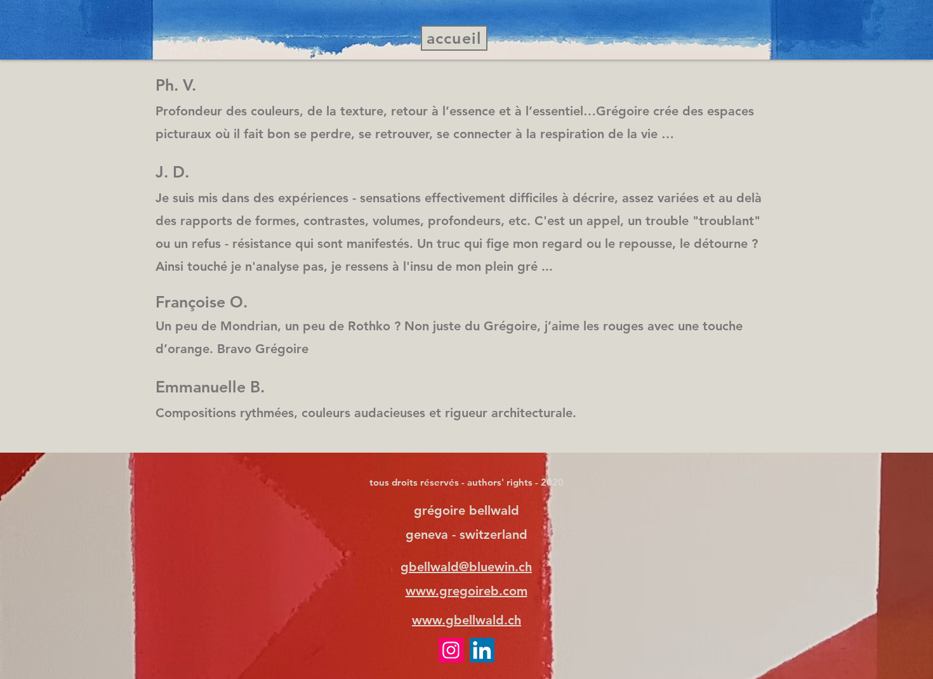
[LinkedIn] (482, 650)
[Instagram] (451, 650)
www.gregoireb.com (466, 590)
